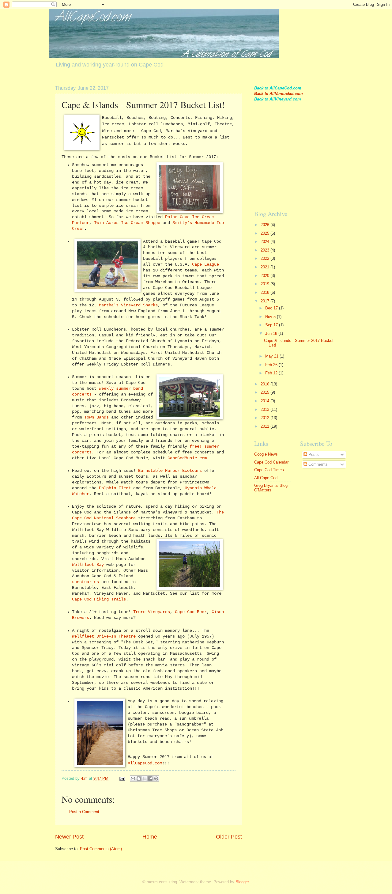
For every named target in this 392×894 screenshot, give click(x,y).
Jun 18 (271, 333)
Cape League (205, 264)
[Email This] (133, 778)
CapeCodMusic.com (187, 458)
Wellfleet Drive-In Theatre (104, 636)
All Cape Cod (265, 477)
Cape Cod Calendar (271, 462)
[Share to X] (144, 778)
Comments (317, 464)
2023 (265, 250)
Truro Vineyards (151, 612)
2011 (265, 426)
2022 (265, 258)
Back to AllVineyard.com (277, 99)
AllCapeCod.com (145, 763)
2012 (265, 417)
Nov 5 (271, 316)
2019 (265, 284)
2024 (265, 241)
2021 (265, 267)
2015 (265, 392)
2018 (265, 292)
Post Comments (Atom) (101, 849)
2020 (265, 275)
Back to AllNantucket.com (278, 93)
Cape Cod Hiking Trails (99, 599)
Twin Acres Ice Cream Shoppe (127, 223)
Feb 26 (272, 364)
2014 (265, 401)
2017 (265, 301)
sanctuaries (85, 582)
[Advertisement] (300, 160)
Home (149, 837)
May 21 (272, 356)
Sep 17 (272, 325)
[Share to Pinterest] (156, 778)
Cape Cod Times (269, 470)
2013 (265, 409)
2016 (265, 384)
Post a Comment (84, 811)
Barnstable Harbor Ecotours (170, 470)
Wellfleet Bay (88, 565)
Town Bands (96, 417)
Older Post (229, 837)
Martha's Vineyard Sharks (128, 305)
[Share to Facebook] (150, 778)
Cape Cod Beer (191, 612)
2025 (265, 233)
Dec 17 (272, 308)
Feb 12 (272, 373)
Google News (266, 454)
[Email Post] (122, 778)
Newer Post (69, 837)
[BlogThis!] (139, 778)
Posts (313, 454)
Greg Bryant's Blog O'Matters (271, 487)
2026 (265, 224)
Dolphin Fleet (115, 488)
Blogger (242, 882)
